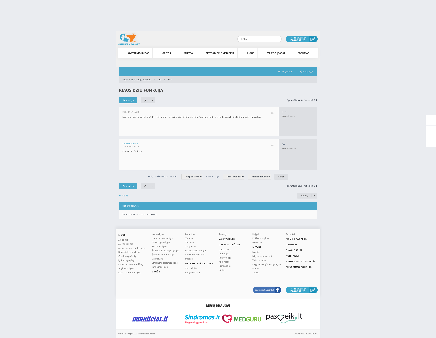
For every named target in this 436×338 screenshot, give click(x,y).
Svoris (255, 272)
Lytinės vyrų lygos (127, 260)
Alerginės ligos (125, 243)
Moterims (190, 234)
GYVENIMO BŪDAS (138, 53)
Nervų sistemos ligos (162, 238)
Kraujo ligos (158, 234)
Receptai (290, 234)
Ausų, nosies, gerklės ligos (131, 247)
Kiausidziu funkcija (141, 90)
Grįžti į (125, 195)
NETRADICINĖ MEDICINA (220, 53)
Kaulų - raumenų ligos (129, 272)
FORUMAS (303, 53)
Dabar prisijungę (130, 205)
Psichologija (225, 257)
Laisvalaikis (225, 249)
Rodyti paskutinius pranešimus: (163, 176)
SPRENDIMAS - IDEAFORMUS (306, 334)
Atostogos (224, 253)
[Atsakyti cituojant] (272, 113)
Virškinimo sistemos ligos (165, 262)
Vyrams (189, 238)
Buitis (221, 269)
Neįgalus (256, 234)
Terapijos (224, 234)
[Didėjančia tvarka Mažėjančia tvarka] (261, 176)
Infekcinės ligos (160, 266)
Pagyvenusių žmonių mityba (266, 264)
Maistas (256, 252)
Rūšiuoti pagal (212, 176)
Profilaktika (225, 265)
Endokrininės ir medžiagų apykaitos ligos (131, 266)
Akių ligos (123, 239)
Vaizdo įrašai (276, 53)
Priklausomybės (260, 238)
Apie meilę (224, 261)
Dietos (255, 268)
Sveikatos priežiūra (195, 254)
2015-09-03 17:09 (130, 146)
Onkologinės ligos (161, 242)
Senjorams (191, 246)
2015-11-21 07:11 (130, 112)
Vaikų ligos (157, 258)
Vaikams (189, 242)
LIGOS (250, 53)
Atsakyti (130, 100)
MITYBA (188, 53)
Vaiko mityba (259, 260)
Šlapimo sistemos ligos (163, 254)
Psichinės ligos (159, 246)
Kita (159, 79)
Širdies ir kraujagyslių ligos (165, 250)
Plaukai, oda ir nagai (195, 250)
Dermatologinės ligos (129, 252)
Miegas (189, 258)
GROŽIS (166, 53)
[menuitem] (306, 71)
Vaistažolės (191, 268)
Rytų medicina (192, 272)
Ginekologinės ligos (128, 256)
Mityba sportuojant (262, 256)
